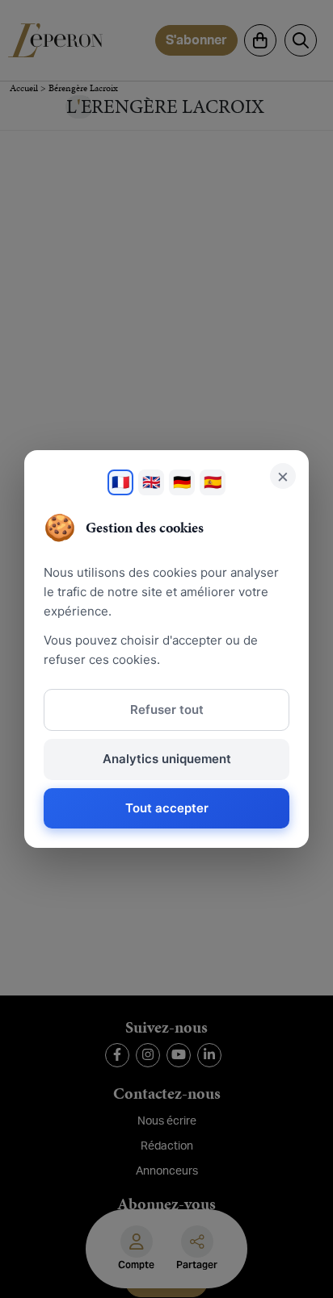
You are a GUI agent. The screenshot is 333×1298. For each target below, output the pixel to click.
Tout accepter (167, 808)
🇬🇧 (151, 482)
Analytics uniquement (167, 758)
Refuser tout (167, 709)
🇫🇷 (120, 482)
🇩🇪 (182, 482)
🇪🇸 (212, 482)
